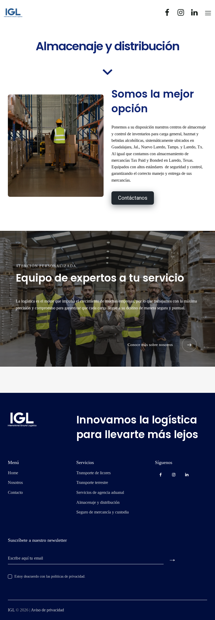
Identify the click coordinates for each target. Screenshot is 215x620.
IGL (11, 610)
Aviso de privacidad (47, 610)
